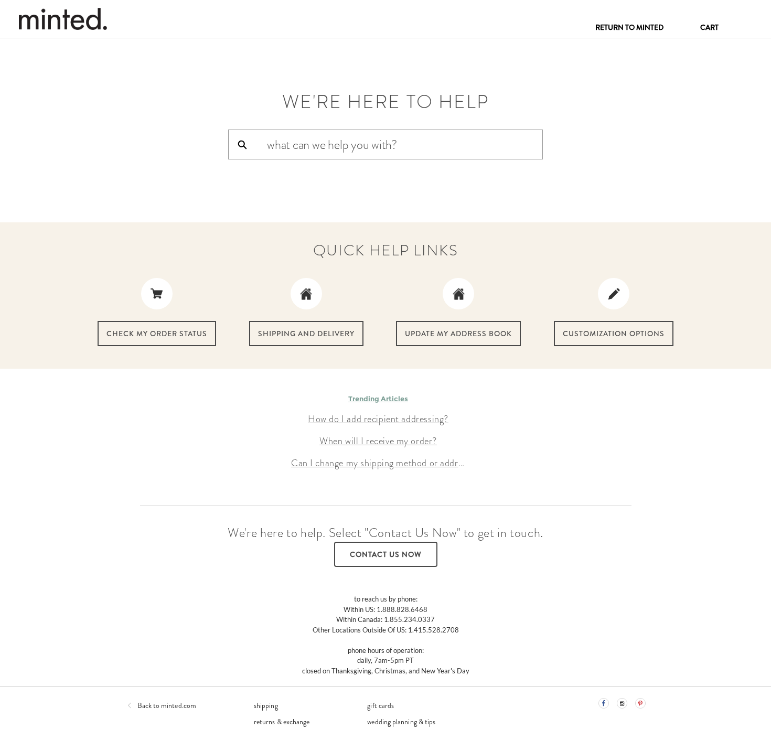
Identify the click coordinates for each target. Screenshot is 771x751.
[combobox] (404, 144)
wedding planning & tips (401, 721)
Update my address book (458, 333)
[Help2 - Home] (62, 19)
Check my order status (156, 333)
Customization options (614, 333)
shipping (266, 705)
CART (709, 27)
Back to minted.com (166, 705)
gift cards (380, 705)
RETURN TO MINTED (629, 27)
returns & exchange (281, 721)
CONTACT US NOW (386, 554)
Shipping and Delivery (306, 333)
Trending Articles (378, 398)
